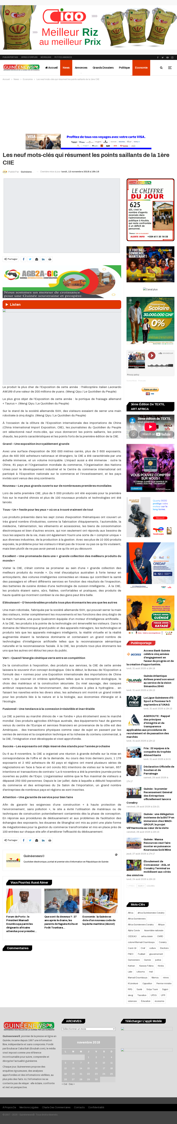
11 (111, 1063)
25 (111, 1074)
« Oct (64, 1084)
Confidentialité (96, 1107)
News (66, 67)
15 (88, 1068)
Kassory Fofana (146, 966)
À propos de (9, 1107)
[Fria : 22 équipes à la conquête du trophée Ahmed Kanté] (134, 752)
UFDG (154, 995)
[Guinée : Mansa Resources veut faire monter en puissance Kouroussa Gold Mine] (134, 843)
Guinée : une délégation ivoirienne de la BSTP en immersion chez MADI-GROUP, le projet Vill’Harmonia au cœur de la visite (150, 821)
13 (73, 1068)
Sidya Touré (152, 989)
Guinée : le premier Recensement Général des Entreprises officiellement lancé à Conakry (149, 795)
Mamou (155, 977)
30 (96, 1079)
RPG (130, 989)
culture (152, 948)
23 (96, 1074)
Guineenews (134, 960)
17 (104, 1068)
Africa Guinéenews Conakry (141, 924)
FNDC (131, 954)
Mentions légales (29, 1107)
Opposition (147, 983)
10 (104, 1063)
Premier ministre (163, 983)
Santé (139, 989)
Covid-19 (132, 948)
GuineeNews (132, 381)
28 (81, 1079)
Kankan (131, 966)
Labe (130, 972)
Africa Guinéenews (137, 919)
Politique (124, 67)
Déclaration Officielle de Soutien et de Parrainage (159, 770)
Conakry (163, 942)
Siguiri (165, 989)
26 (65, 1079)
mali (151, 972)
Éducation (145, 1001)
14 (81, 1068)
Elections (164, 948)
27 (73, 1079)
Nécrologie (46, 57)
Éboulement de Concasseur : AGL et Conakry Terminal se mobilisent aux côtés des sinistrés (149, 868)
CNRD (160, 936)
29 (88, 1079)
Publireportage (10, 57)
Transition (141, 995)
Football (141, 954)
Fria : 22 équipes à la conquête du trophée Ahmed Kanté (157, 752)
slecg (130, 995)
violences (132, 1001)
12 (65, 1068)
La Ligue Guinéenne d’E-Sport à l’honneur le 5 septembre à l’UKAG (159, 701)
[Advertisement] (88, 107)
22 (88, 1074)
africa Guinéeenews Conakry (151, 913)
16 (96, 1068)
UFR (163, 995)
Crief (143, 948)
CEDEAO (132, 936)
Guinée (147, 960)
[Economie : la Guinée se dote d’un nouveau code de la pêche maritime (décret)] (100, 901)
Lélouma (141, 972)
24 (104, 1074)
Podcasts (142, 381)
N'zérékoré (133, 983)
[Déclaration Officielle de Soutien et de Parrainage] (134, 770)
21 (81, 1074)
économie (159, 1001)
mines (166, 977)
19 (65, 1074)
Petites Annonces (63, 57)
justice (158, 960)
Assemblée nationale (153, 930)
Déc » (72, 1084)
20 (73, 1074)
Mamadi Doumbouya (137, 977)
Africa (130, 913)
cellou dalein (147, 936)
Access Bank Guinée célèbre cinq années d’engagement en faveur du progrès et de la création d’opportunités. (150, 657)
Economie (141, 67)
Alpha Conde (134, 930)
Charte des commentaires (56, 1107)
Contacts (79, 1107)
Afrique (161, 924)
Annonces (81, 67)
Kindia (161, 966)
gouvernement (156, 954)
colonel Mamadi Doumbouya (141, 942)
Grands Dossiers (103, 67)
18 (111, 1068)
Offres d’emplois (29, 57)
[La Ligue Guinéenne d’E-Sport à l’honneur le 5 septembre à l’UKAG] (134, 701)
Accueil (53, 67)
